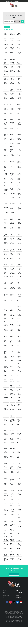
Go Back (7, 27)
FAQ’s (4, 597)
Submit (22, 21)
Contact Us (18, 590)
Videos (17, 595)
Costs (4, 592)
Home (4, 590)
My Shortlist (16, 1)
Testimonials (18, 597)
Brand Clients (6, 595)
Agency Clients (19, 592)
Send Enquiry (9, 1)
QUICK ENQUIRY (14, 574)
